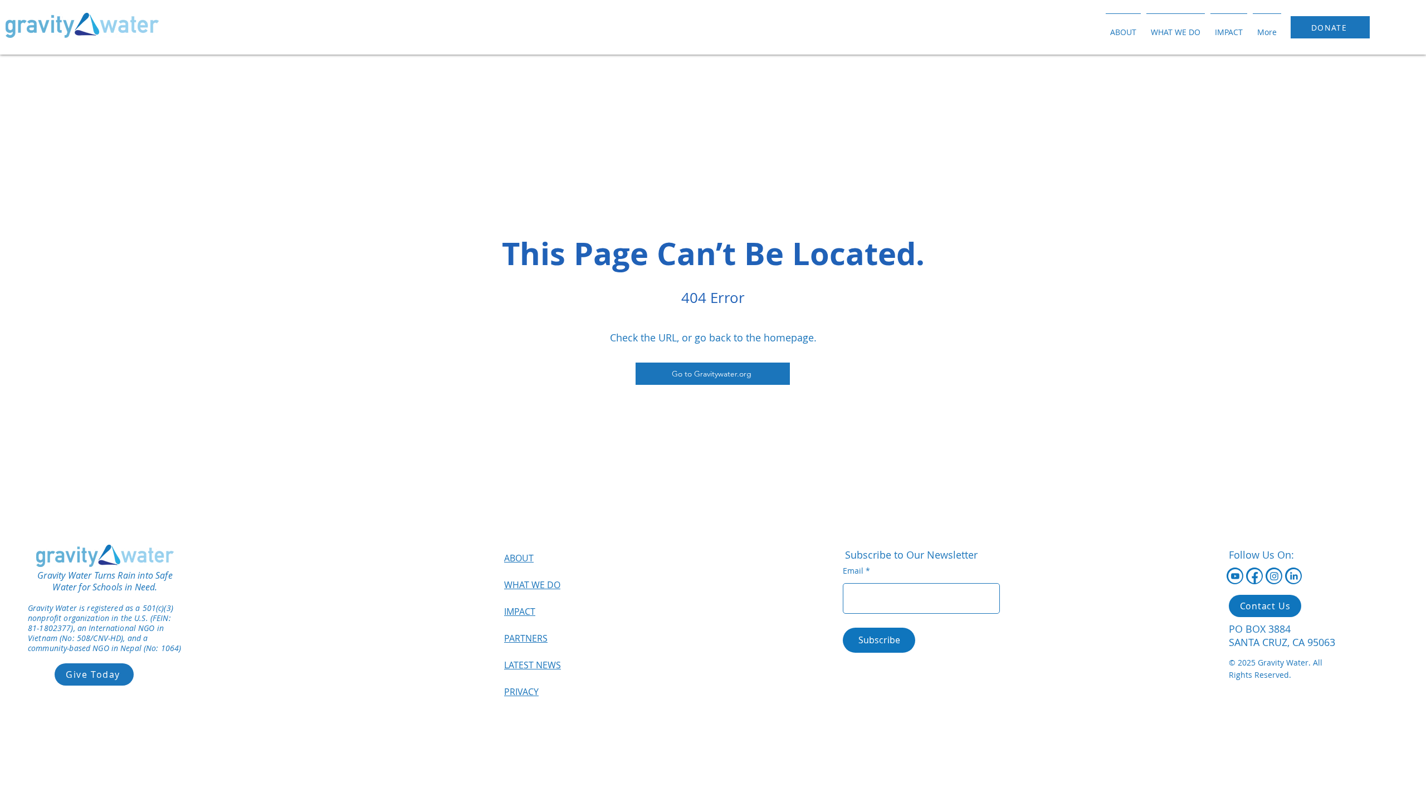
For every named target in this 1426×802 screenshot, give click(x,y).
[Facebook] (1255, 576)
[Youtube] (1235, 576)
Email (853, 571)
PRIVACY (521, 692)
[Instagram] (1274, 576)
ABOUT (519, 558)
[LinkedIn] (1294, 576)
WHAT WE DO (532, 585)
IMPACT (519, 611)
